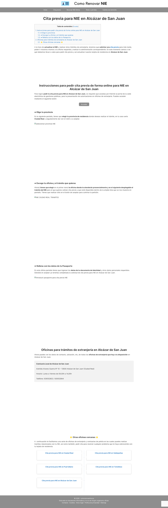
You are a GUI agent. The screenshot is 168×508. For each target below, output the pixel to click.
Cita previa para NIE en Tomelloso (109, 467)
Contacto (65, 503)
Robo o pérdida (91, 10)
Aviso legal (80, 503)
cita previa (114, 47)
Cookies (72, 503)
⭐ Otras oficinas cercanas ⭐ (50, 42)
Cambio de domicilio (110, 10)
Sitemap (103, 503)
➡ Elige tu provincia (46, 33)
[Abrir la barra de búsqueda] (123, 9)
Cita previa (57, 10)
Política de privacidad (92, 503)
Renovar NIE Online (73, 10)
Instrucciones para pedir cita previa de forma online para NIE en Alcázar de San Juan (67, 30)
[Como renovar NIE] (84, 4)
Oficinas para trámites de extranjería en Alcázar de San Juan (58, 40)
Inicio (45, 10)
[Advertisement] (84, 69)
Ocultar (75, 26)
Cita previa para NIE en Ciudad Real (59, 453)
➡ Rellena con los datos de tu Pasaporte (54, 37)
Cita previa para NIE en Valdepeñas (109, 453)
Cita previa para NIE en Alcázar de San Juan (59, 481)
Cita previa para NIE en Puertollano (59, 467)
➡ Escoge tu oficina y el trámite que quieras (55, 35)
